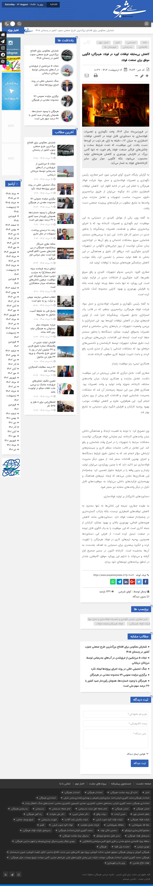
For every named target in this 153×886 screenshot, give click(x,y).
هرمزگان (103, 846)
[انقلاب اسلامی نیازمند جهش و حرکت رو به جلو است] (50, 301)
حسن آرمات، (119, 814)
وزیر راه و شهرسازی (116, 863)
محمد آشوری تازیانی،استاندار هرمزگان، (75, 830)
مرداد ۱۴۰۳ (11, 319)
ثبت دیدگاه (140, 763)
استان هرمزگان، (121, 808)
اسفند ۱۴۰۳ (10, 288)
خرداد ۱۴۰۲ (11, 391)
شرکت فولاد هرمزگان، (139, 819)
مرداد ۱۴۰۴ (11, 256)
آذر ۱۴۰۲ (12, 364)
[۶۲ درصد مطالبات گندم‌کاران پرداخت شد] (50, 371)
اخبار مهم (103, 43)
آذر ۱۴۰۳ (12, 301)
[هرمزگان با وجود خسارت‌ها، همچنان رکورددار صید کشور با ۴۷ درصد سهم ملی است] (50, 116)
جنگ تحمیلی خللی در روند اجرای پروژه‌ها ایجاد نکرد (119, 669)
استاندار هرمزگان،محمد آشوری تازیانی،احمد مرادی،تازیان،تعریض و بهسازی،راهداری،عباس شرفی (106, 798)
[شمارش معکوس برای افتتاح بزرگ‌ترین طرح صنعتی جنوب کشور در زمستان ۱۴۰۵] (50, 55)
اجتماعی (131, 43)
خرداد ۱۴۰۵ (10, 203)
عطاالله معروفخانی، (115, 825)
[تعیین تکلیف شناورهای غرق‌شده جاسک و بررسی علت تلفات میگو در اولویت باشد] (50, 388)
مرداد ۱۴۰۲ (11, 382)
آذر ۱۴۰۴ (12, 239)
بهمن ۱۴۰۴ (11, 230)
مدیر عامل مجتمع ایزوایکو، (108, 836)
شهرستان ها (110, 47)
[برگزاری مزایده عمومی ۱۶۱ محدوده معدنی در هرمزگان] (50, 101)
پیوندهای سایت (97, 784)
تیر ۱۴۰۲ (12, 387)
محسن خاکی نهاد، (108, 830)
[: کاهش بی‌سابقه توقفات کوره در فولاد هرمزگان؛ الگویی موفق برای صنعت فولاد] (86, 75)
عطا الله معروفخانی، (140, 825)
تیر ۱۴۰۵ (12, 198)
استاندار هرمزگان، (72, 792)
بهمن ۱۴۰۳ (11, 292)
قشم (42, 825)
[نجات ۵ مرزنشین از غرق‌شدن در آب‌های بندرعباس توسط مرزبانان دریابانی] (50, 70)
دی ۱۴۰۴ (12, 234)
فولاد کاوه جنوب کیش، (62, 825)
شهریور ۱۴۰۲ (10, 378)
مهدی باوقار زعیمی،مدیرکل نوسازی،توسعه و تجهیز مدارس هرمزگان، (45, 841)
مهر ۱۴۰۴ (12, 248)
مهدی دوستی (143, 846)
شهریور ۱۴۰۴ (10, 252)
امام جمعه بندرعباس (61, 808)
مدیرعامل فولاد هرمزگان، (138, 836)
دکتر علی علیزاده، (56, 814)
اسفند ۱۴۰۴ (10, 225)
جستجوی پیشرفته (121, 784)
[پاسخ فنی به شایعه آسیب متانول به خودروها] (50, 315)
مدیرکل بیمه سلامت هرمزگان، (75, 836)
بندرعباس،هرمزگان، (19, 808)
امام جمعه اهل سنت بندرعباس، (92, 808)
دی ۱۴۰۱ (12, 423)
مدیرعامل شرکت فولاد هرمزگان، (37, 830)
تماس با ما (65, 784)
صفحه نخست (143, 784)
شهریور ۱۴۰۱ (10, 441)
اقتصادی (143, 47)
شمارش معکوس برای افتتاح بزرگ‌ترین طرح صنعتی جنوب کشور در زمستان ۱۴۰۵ (90, 30)
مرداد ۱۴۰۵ (11, 194)
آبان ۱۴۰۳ (11, 306)
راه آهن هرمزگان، (34, 814)
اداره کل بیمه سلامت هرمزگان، (123, 792)
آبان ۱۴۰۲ (11, 369)
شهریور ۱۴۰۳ (10, 315)
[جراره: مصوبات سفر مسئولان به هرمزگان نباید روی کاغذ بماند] (50, 330)
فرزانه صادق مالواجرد (89, 825)
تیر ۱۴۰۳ (12, 324)
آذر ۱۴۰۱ (12, 427)
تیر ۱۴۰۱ (12, 450)
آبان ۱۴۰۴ (11, 243)
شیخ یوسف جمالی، (24, 819)
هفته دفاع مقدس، (141, 863)
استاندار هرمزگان (95, 792)
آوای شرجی (124, 592)
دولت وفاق (101, 814)
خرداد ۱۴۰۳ (11, 328)
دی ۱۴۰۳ (12, 297)
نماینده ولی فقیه (121, 846)
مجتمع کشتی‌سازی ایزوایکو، (137, 830)
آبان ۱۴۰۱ (11, 432)
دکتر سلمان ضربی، (80, 814)
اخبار (117, 43)
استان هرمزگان (142, 808)
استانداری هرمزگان (47, 798)
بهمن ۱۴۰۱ (11, 418)
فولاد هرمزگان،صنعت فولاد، (109, 624)
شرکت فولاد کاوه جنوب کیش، (109, 819)
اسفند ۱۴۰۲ (10, 351)
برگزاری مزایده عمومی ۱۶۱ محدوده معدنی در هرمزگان (118, 675)
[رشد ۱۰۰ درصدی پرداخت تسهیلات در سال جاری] (50, 234)
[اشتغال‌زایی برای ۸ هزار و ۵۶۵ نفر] (50, 405)
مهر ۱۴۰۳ (12, 310)
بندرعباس (127, 47)
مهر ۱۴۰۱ (12, 436)
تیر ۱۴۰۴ (12, 261)
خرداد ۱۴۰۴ (11, 265)
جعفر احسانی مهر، (141, 814)
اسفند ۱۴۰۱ (11, 414)
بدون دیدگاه (139, 597)
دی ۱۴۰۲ (12, 360)
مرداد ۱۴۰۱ (11, 445)
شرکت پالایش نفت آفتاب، (76, 819)
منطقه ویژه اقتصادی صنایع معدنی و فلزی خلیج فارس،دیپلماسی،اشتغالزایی (115, 841)
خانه (145, 43)
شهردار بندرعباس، (49, 819)
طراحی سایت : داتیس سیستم (136, 879)
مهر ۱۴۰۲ (12, 373)
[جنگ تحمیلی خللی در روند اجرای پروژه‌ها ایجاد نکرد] (50, 85)
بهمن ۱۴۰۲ (11, 355)
